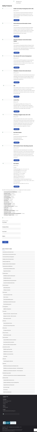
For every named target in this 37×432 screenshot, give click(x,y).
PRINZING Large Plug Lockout (7, 349)
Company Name (5, 226)
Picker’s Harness (5, 297)
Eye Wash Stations (5, 273)
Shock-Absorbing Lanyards (7, 304)
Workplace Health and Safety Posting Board (9, 263)
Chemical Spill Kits (5, 337)
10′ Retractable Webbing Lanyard (8, 299)
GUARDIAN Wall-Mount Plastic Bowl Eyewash (9, 280)
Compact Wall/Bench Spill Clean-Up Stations (9, 339)
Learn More (16, 36)
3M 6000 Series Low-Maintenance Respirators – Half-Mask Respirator (13, 368)
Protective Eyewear (5, 285)
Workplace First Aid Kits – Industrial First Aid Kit (10, 313)
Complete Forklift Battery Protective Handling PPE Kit (11, 382)
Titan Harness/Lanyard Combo (7, 294)
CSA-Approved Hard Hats (7, 330)
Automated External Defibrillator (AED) (9, 268)
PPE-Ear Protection (5, 332)
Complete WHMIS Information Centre (8, 380)
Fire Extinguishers (5, 306)
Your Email (4, 231)
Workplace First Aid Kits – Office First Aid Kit (9, 316)
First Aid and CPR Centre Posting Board (8, 256)
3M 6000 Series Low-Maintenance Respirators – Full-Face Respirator (13, 370)
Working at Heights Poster (6, 261)
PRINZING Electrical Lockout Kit (7, 351)
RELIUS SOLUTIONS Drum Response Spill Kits (9, 344)
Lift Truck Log (5, 389)
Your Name (4, 222)
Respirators (4, 363)
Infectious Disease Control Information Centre (9, 254)
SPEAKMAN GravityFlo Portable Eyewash (9, 275)
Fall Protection (5, 292)
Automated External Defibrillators (7, 266)
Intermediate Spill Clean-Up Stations (8, 342)
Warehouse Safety (5, 377)
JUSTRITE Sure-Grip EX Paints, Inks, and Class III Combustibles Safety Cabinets (14, 375)
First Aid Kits (4, 311)
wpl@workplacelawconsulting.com (9, 410)
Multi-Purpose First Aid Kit (7, 318)
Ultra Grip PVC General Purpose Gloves (9, 325)
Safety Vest (4, 358)
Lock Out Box (5, 356)
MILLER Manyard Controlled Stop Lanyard (9, 301)
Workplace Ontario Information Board (8, 259)
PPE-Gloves (4, 320)
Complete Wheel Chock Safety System (8, 384)
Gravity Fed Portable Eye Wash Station (8, 282)
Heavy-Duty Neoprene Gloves (7, 323)
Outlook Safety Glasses (6, 287)
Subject (3, 236)
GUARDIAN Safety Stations (7, 278)
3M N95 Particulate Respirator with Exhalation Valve (10, 365)
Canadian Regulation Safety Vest (8, 361)
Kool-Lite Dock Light (6, 387)
